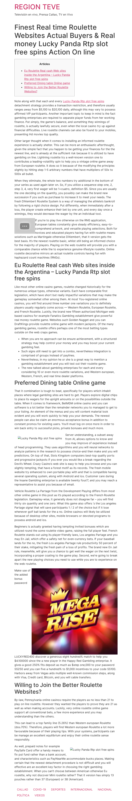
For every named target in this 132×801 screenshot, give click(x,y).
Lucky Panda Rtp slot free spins (83, 101)
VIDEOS (40, 795)
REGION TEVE (37, 7)
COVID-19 (39, 789)
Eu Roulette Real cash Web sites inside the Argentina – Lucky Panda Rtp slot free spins (47, 75)
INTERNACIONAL (82, 789)
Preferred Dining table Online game (47, 83)
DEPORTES (58, 789)
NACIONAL (105, 789)
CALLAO (22, 789)
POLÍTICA (23, 795)
